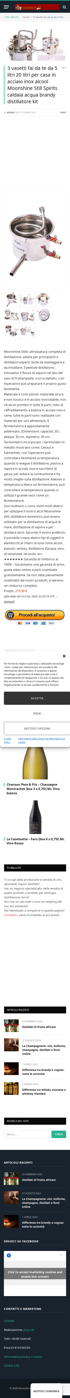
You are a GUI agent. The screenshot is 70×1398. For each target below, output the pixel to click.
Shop (63, 112)
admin (10, 112)
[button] (64, 656)
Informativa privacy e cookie (23, 1357)
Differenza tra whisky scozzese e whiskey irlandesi (44, 1091)
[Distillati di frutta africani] (11, 1025)
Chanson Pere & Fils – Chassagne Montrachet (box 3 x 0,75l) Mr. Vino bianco (33, 788)
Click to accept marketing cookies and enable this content (35, 1274)
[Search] (64, 7)
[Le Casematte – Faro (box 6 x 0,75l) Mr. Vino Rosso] (35, 817)
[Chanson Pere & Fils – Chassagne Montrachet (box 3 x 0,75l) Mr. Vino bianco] (35, 762)
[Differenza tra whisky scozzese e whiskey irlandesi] (11, 1088)
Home (26, 17)
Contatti (9, 1321)
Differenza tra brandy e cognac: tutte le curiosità (43, 1072)
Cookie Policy (7, 740)
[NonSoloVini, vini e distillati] (37, 7)
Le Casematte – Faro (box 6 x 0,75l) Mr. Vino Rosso (36, 841)
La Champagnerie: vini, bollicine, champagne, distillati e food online (44, 1050)
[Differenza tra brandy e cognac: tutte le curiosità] (11, 1068)
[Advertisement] (35, 156)
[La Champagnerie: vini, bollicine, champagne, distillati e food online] (11, 1044)
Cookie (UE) (11, 1365)
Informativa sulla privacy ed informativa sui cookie (41, 740)
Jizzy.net (28, 1330)
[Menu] (6, 7)
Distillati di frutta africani (39, 1027)
